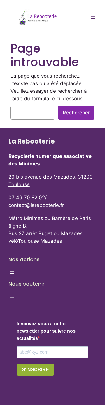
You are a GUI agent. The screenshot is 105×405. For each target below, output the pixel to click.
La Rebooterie (31, 141)
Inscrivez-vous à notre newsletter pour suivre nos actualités (46, 331)
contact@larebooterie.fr (36, 205)
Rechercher (76, 113)
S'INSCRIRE (35, 369)
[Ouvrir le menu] (93, 16)
